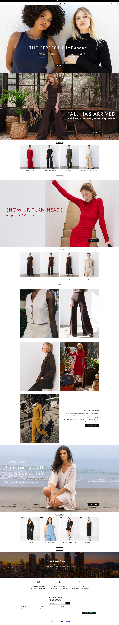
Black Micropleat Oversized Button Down (69, 542)
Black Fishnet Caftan (30, 542)
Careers (41, 611)
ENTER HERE (59, 65)
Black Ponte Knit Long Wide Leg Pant (50, 170)
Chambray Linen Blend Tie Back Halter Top (50, 542)
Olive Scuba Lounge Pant (69, 170)
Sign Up (67, 603)
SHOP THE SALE (93, 504)
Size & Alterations (23, 611)
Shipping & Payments (23, 610)
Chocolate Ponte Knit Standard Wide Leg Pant (49, 278)
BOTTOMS (78, 339)
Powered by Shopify (63, 623)
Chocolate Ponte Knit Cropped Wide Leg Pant (69, 278)
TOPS (39, 339)
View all (59, 176)
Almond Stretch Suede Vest (89, 278)
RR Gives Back (42, 609)
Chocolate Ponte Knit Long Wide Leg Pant (30, 278)
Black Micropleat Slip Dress (89, 542)
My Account (22, 608)
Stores (41, 610)
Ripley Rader (58, 623)
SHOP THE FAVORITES (92, 425)
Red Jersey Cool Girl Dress (30, 170)
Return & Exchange (23, 609)
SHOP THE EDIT (93, 240)
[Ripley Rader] (59, 39)
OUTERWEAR (39, 392)
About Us (41, 608)
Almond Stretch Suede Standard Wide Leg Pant (89, 170)
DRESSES (78, 392)
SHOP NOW (94, 132)
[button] (2, 4)
